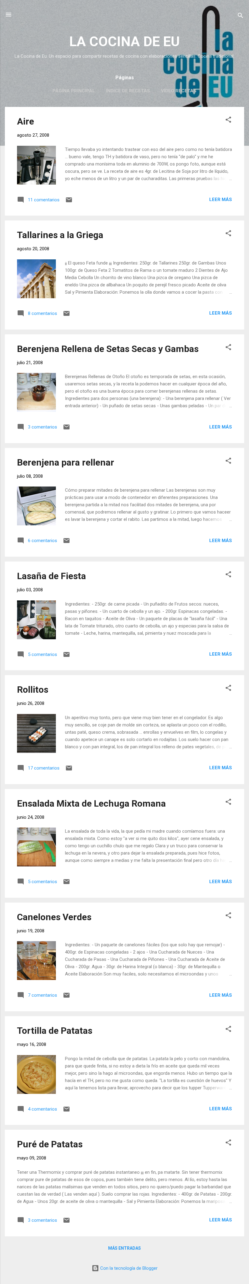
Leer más (220, 199)
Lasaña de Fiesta (51, 576)
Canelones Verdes (54, 917)
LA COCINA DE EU (124, 41)
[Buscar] (240, 16)
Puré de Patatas (50, 1144)
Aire (25, 121)
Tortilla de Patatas (54, 1030)
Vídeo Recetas (178, 91)
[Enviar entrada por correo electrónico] (69, 202)
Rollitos (32, 689)
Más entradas (124, 1248)
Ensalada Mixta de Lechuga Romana (91, 803)
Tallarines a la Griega (60, 235)
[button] (228, 120)
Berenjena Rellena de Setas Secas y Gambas (108, 348)
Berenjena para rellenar (65, 462)
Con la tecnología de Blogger (128, 1268)
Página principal (74, 91)
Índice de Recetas (128, 91)
